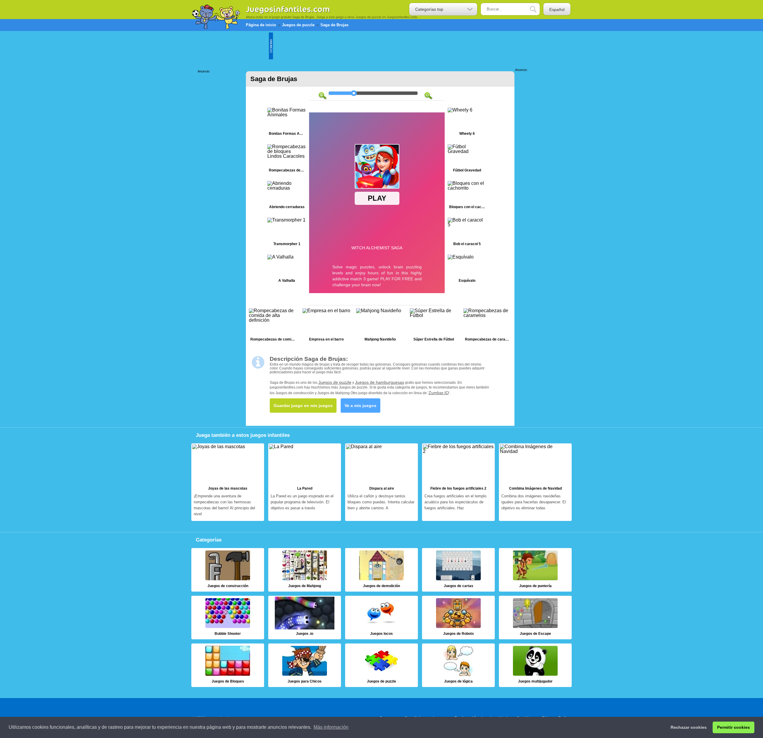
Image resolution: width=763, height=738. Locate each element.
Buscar (537, 9)
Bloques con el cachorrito (467, 196)
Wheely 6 (467, 123)
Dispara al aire (381, 482)
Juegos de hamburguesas (379, 382)
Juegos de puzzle (334, 382)
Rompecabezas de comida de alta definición (272, 326)
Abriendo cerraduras (286, 196)
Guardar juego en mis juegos (303, 405)
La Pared (304, 482)
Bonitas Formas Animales (286, 123)
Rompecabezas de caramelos (487, 326)
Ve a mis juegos (360, 405)
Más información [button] (331, 727)
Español (557, 9)
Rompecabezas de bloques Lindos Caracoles (286, 159)
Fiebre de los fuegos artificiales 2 (458, 482)
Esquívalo (467, 270)
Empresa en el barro (326, 326)
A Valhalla (286, 270)
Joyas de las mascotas (227, 482)
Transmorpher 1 (286, 233)
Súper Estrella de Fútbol (433, 326)
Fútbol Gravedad (467, 159)
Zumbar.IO (439, 392)
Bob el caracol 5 (467, 233)
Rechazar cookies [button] (689, 727)
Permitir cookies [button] (733, 727)
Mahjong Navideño (380, 326)
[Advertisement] (381, 46)
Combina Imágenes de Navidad (535, 482)
